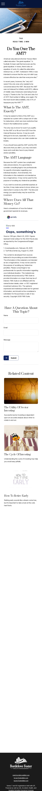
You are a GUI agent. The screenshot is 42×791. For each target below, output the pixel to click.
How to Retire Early (16, 496)
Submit (14, 358)
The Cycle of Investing (17, 454)
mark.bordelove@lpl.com (21, 775)
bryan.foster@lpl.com (21, 778)
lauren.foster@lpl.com (21, 781)
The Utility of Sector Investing (16, 409)
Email (5, 328)
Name (6, 315)
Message (7, 340)
